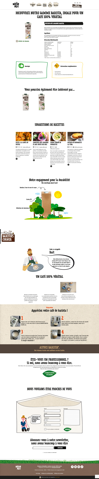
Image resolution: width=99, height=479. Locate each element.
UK (56, 477)
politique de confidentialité (55, 429)
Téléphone (46, 419)
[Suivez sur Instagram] (78, 466)
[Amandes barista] (49, 287)
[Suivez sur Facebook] (72, 466)
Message (66, 408)
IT (59, 477)
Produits (39, 5)
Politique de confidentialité (47, 473)
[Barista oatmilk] (31, 287)
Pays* (45, 422)
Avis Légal (38, 473)
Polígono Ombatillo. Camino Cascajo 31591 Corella (49, 466)
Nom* (45, 408)
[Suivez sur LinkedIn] (75, 466)
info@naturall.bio (56, 467)
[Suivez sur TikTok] (82, 466)
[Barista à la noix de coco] (68, 287)
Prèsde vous (50, 5)
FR (57, 477)
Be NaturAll (33, 5)
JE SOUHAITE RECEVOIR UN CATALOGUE (49, 373)
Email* (45, 413)
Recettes (56, 5)
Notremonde (44, 5)
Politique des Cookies (58, 473)
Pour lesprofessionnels (77, 6)
